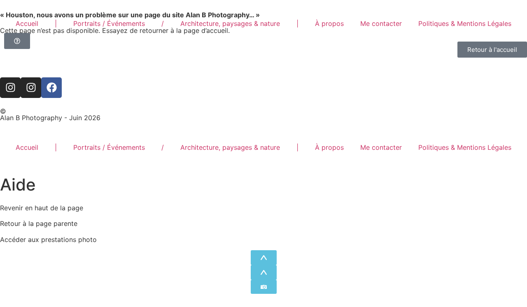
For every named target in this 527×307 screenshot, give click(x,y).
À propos (329, 23)
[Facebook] (51, 87)
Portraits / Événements (109, 23)
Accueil (27, 23)
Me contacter (381, 23)
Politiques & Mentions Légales (464, 23)
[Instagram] (10, 87)
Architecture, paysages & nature (230, 23)
